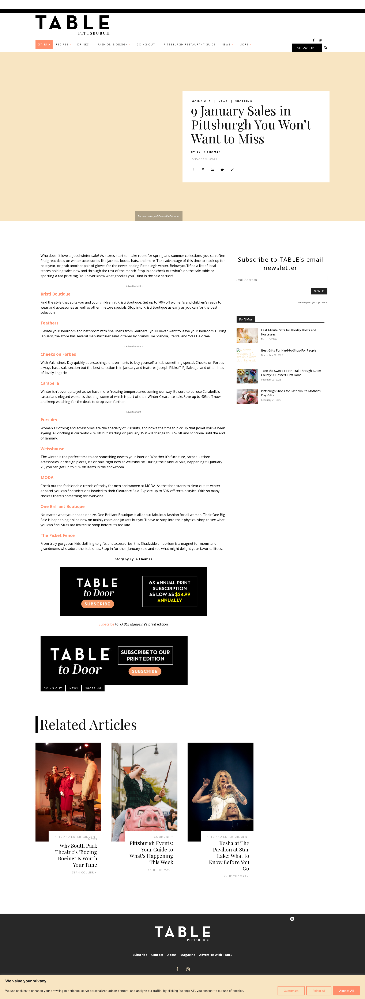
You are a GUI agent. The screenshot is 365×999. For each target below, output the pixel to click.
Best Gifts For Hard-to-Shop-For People (288, 350)
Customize (291, 990)
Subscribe (106, 624)
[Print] (222, 169)
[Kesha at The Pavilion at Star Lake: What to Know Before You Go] (220, 792)
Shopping (243, 101)
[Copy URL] (232, 169)
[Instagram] (320, 40)
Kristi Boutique (56, 294)
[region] (182, 987)
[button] (326, 48)
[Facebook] (314, 40)
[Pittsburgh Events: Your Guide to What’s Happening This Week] (144, 792)
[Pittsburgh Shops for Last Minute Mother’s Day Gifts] (247, 396)
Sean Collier (83, 872)
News (223, 101)
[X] (203, 169)
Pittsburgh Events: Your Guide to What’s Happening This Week (151, 852)
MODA (47, 477)
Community (163, 837)
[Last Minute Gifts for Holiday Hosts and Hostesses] (247, 335)
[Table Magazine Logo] (74, 25)
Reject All (318, 990)
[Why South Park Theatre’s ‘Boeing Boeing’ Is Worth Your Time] (68, 792)
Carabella (50, 383)
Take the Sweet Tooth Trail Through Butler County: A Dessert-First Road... (291, 373)
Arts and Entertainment (228, 837)
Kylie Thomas (208, 152)
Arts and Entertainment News (76, 838)
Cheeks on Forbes (59, 354)
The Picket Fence (58, 535)
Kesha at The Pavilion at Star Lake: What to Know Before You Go (229, 855)
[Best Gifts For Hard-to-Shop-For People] (247, 355)
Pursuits (49, 420)
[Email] (212, 169)
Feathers (50, 323)
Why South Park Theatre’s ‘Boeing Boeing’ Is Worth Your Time (76, 855)
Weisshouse (52, 449)
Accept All (346, 990)
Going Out (201, 101)
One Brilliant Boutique (63, 506)
